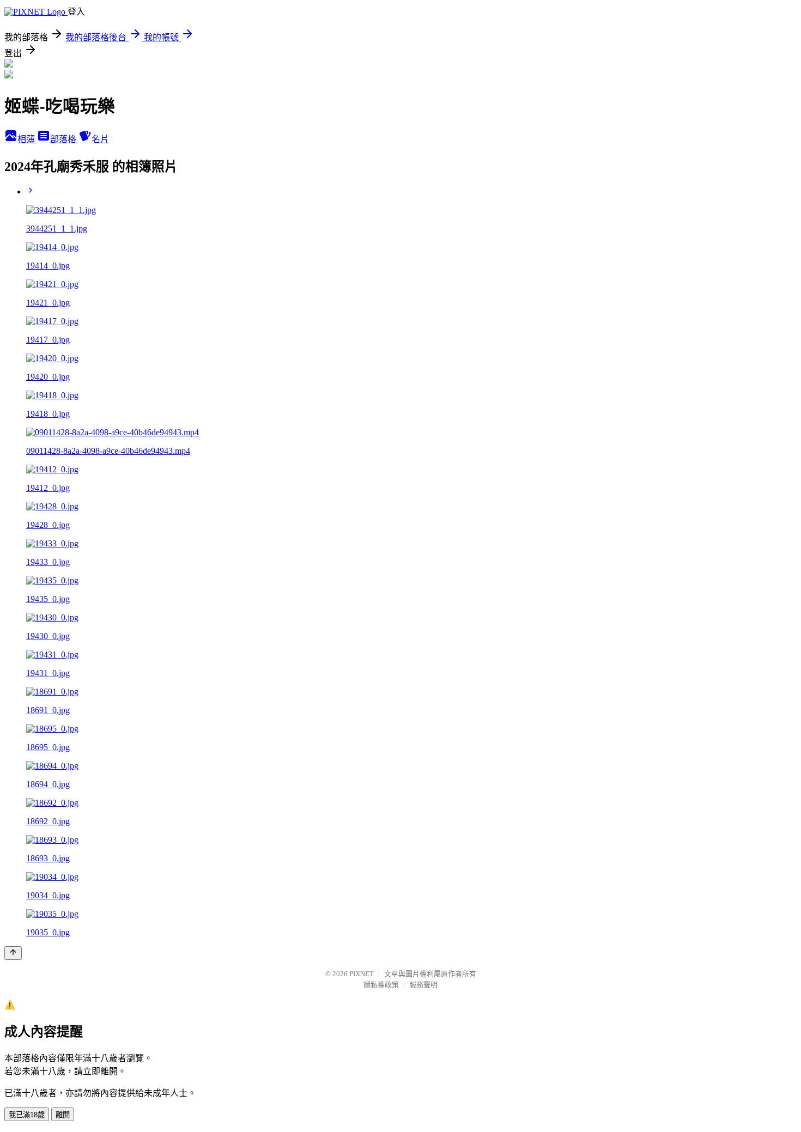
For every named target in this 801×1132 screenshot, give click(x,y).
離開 (63, 1115)
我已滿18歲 (27, 1115)
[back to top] (13, 953)
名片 (100, 139)
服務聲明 (423, 985)
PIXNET (361, 974)
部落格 (64, 139)
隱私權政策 (381, 985)
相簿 (27, 139)
